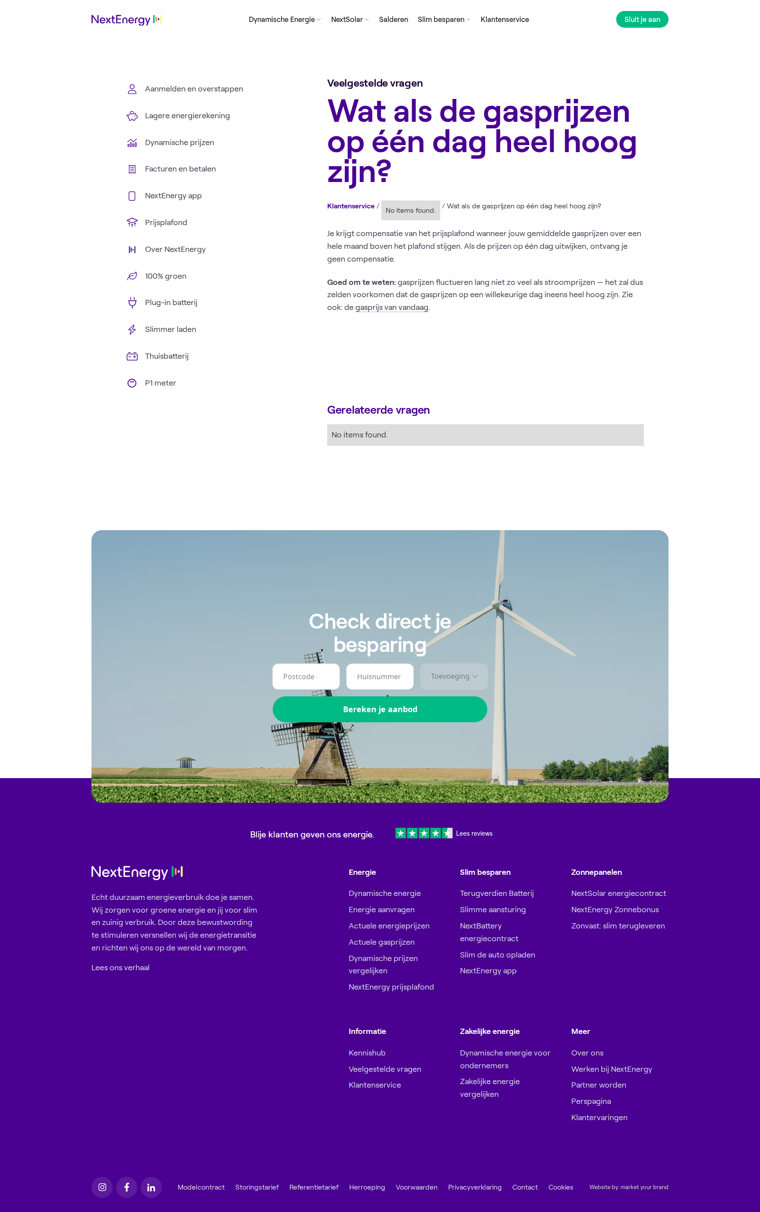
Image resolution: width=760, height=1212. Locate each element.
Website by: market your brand (629, 1187)
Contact (525, 1187)
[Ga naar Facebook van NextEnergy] (126, 1187)
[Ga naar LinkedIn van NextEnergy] (151, 1187)
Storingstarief (257, 1187)
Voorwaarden (417, 1187)
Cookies (561, 1187)
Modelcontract (201, 1187)
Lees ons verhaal (120, 967)
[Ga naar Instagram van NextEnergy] (102, 1187)
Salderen (393, 19)
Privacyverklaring (475, 1187)
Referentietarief (314, 1187)
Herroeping (367, 1187)
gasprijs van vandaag (391, 307)
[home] (126, 20)
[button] (285, 19)
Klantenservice (505, 19)
